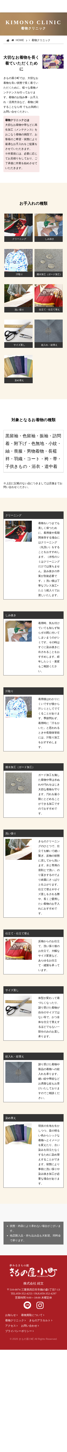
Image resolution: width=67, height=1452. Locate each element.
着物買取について (32, 1314)
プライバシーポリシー (18, 1330)
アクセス (10, 1325)
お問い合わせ (29, 1325)
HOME (20, 40)
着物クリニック (14, 1320)
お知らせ (10, 1314)
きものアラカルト (40, 1320)
